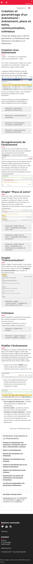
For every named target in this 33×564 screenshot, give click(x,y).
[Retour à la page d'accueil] (6, 2)
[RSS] (10, 526)
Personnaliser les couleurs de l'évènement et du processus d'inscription (13, 478)
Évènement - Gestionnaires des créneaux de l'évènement (15, 131)
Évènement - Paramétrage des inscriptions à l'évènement (15, 124)
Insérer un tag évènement (12, 450)
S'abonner (4, 531)
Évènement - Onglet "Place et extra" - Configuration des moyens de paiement (16, 237)
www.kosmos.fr (6, 548)
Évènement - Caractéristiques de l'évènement (15, 116)
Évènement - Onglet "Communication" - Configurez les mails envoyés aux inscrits (16, 303)
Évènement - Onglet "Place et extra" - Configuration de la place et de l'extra (15, 228)
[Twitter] (2, 526)
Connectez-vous (8, 498)
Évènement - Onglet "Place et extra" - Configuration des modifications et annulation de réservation (15, 247)
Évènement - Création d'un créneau (13, 329)
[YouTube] (6, 526)
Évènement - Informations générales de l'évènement (13, 109)
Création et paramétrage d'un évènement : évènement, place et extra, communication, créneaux (14, 445)
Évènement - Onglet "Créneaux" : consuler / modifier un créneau (15, 337)
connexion (28, 4)
